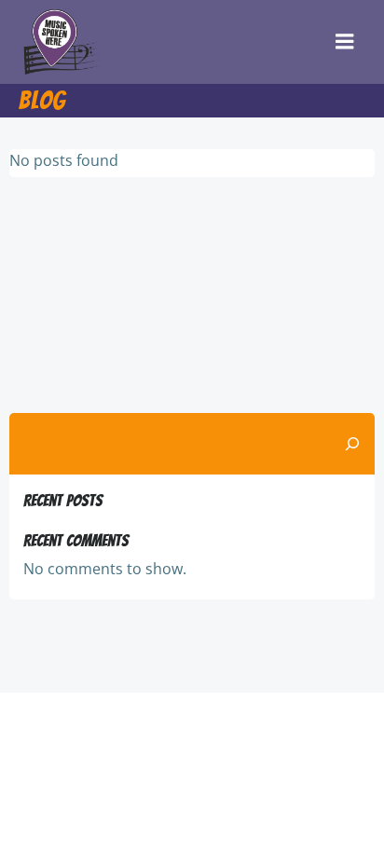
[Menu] (345, 42)
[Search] (352, 444)
